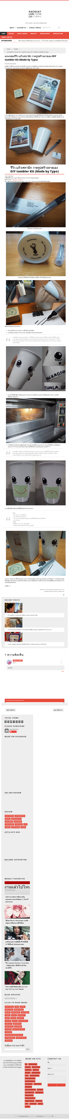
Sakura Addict (17, 660)
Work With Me (58, 33)
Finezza (40, 1103)
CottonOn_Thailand (16, 179)
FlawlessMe (18, 1026)
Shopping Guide (34, 1075)
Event (16, 1006)
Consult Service (35, 28)
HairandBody (15, 1012)
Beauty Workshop (30, 1089)
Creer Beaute (17, 1023)
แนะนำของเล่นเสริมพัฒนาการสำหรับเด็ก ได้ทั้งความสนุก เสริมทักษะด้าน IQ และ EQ (29, 629)
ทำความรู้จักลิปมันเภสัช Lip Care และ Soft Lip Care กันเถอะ (16, 988)
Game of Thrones (21, 1037)
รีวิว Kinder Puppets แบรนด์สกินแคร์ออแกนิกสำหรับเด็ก (35, 40)
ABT (53, 1116)
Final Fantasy (9, 1026)
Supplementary (30, 1092)
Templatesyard (39, 1116)
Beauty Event (9, 1009)
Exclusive (8, 1021)
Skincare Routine (30, 1078)
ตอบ (63, 671)
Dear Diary (39, 1101)
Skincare (28, 1067)
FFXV (27, 1103)
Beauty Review (22, 33)
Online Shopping (30, 1081)
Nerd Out (33, 33)
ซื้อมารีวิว (8, 818)
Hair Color (9, 1023)
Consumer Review (19, 816)
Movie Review (17, 821)
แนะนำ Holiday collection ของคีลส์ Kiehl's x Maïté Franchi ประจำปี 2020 (27, 644)
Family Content (7, 37)
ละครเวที (23, 827)
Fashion (28, 1072)
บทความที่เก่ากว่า (58, 710)
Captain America (10, 1037)
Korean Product (30, 1098)
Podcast (11, 33)
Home (3, 33)
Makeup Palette (30, 1101)
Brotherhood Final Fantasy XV (14, 1035)
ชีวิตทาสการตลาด (19, 1009)
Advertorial (18, 824)
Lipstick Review (9, 824)
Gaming (8, 1015)
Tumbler (16, 49)
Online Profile (45, 33)
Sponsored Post (16, 818)
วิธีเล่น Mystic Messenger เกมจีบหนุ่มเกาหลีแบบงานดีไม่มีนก (16, 921)
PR (26, 1064)
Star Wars (8, 1029)
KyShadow (8, 1032)
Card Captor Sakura (18, 1029)
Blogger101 (21, 1015)
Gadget (13, 1018)
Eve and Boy (29, 1084)
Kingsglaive (9, 1040)
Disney (7, 1018)
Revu (27, 1075)
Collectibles (25, 1012)
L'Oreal (27, 1106)
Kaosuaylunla (13, 63)
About (12, 28)
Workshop (20, 1018)
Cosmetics (28, 1070)
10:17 (14, 662)
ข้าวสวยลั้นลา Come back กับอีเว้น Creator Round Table (23, 615)
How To (14, 1015)
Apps (25, 824)
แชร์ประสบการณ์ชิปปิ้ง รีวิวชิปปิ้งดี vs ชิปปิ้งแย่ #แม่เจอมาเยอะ (16, 943)
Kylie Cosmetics (23, 1021)
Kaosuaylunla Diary (23, 1116)
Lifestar (8, 827)
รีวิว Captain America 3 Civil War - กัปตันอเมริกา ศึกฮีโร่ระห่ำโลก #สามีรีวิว (17, 965)
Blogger (19, 1067)
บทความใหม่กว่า (10, 710)
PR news (22, 1006)
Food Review (9, 821)
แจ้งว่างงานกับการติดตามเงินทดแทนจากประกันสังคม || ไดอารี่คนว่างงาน (16, 899)
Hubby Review (15, 827)
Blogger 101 (21, 28)
